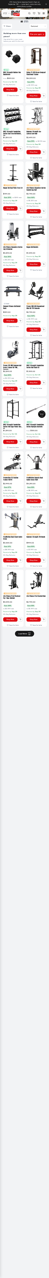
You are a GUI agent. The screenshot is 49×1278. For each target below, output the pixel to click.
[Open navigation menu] (44, 13)
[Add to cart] (20, 90)
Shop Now (10, 90)
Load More (22, 634)
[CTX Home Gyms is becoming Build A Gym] (6, 13)
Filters (8, 26)
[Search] (29, 13)
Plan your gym (37, 34)
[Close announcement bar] (46, 4)
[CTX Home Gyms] (15, 13)
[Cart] (39, 13)
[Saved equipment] (34, 13)
